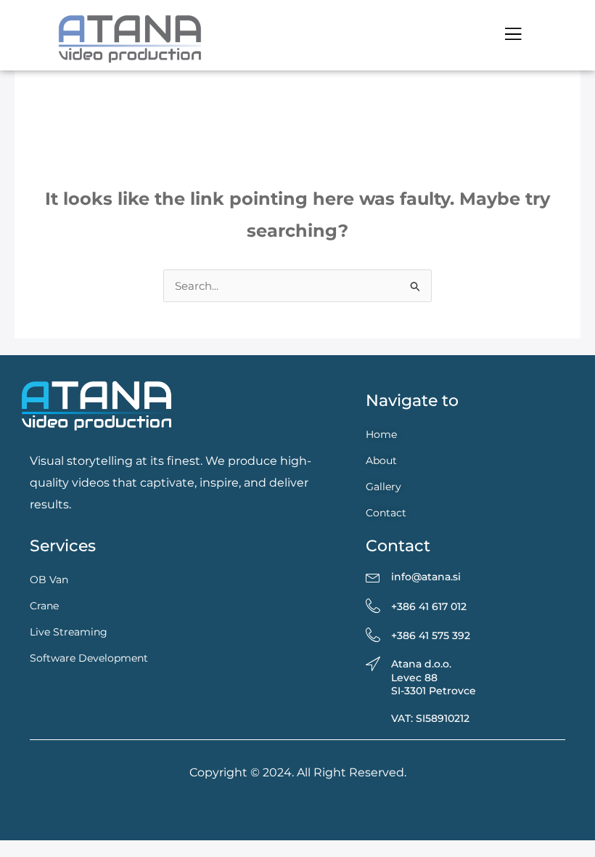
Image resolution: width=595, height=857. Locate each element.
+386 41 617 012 (429, 606)
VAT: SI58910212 (430, 718)
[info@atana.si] (373, 577)
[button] (513, 34)
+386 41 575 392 (430, 635)
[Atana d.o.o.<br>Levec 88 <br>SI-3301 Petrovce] (373, 664)
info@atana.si (426, 576)
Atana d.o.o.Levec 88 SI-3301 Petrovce (433, 676)
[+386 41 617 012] (373, 606)
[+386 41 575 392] (373, 635)
